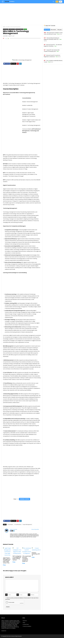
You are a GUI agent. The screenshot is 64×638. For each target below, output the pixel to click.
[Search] (53, 1)
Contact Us (3, 630)
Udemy (25, 29)
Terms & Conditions (27, 626)
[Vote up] (8, 38)
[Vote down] (6, 38)
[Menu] (2, 1)
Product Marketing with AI (36, 554)
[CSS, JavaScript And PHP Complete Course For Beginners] (26, 548)
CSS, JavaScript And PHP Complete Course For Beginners (26, 558)
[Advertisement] (32, 13)
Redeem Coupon (24, 499)
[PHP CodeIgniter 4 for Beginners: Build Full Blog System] (17, 548)
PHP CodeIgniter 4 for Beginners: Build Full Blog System (17, 558)
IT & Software (5, 29)
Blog (24, 622)
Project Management (19, 29)
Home (4, 26)
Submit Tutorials (57, 2)
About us (25, 620)
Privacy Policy (26, 624)
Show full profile (35, 529)
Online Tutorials (13, 529)
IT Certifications (12, 29)
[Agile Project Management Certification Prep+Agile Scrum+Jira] (7, 548)
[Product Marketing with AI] (36, 548)
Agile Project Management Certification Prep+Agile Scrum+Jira (6, 560)
